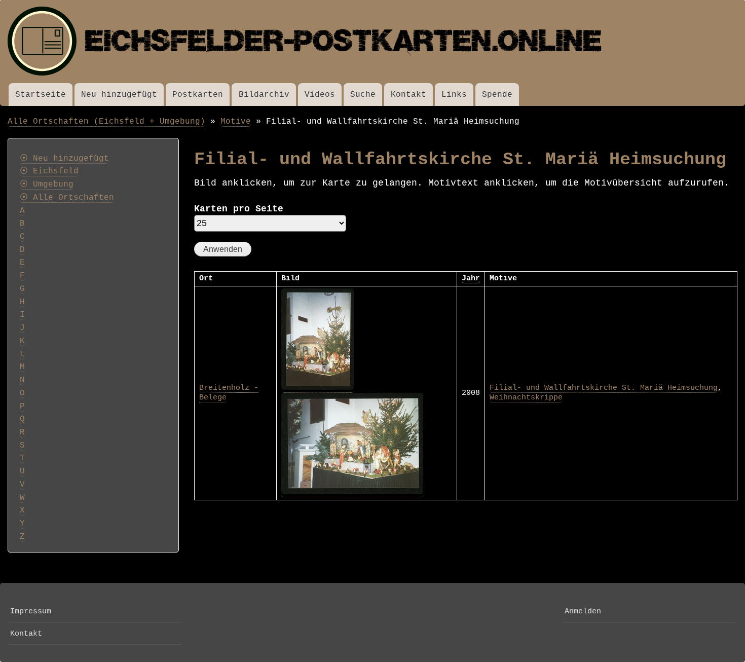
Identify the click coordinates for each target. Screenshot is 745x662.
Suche (363, 94)
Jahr (471, 278)
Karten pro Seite (238, 209)
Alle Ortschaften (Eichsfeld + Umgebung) (106, 121)
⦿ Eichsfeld (49, 171)
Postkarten (197, 94)
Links (454, 94)
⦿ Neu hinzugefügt (64, 158)
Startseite (40, 94)
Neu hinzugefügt (119, 94)
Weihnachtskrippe (526, 397)
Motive (235, 121)
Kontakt (408, 94)
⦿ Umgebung (46, 184)
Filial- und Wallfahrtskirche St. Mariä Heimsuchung (604, 387)
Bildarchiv (264, 94)
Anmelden (583, 611)
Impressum (30, 611)
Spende (497, 94)
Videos (320, 94)
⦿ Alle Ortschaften (67, 197)
